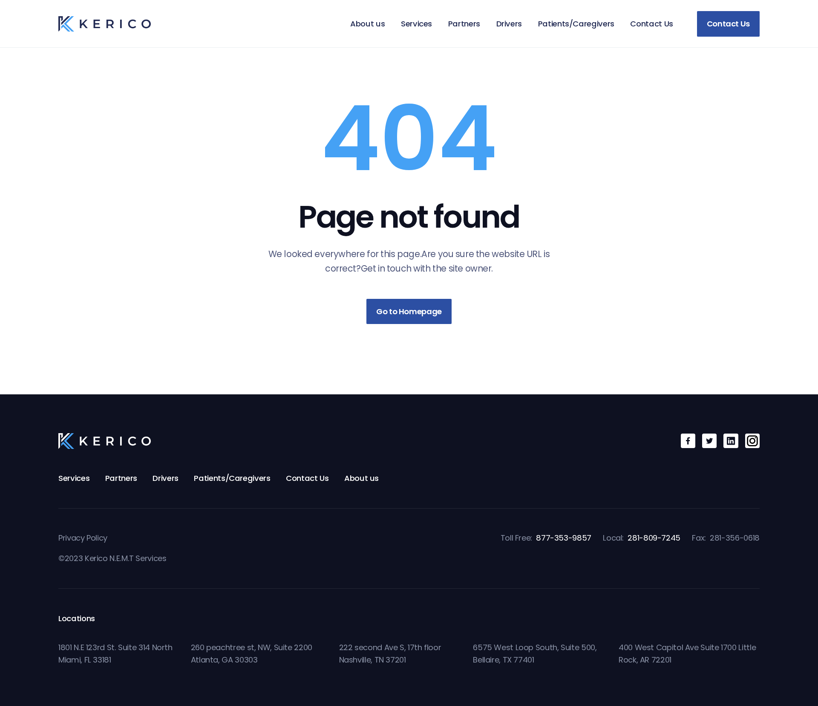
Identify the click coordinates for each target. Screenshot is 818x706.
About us (367, 23)
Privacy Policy (82, 537)
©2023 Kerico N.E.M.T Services (112, 558)
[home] (104, 24)
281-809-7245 (654, 537)
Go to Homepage (409, 311)
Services (416, 23)
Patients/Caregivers (576, 23)
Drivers (509, 23)
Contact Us (651, 23)
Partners (464, 23)
